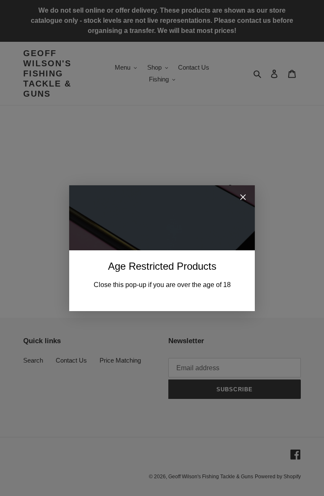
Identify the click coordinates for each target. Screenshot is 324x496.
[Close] (243, 198)
